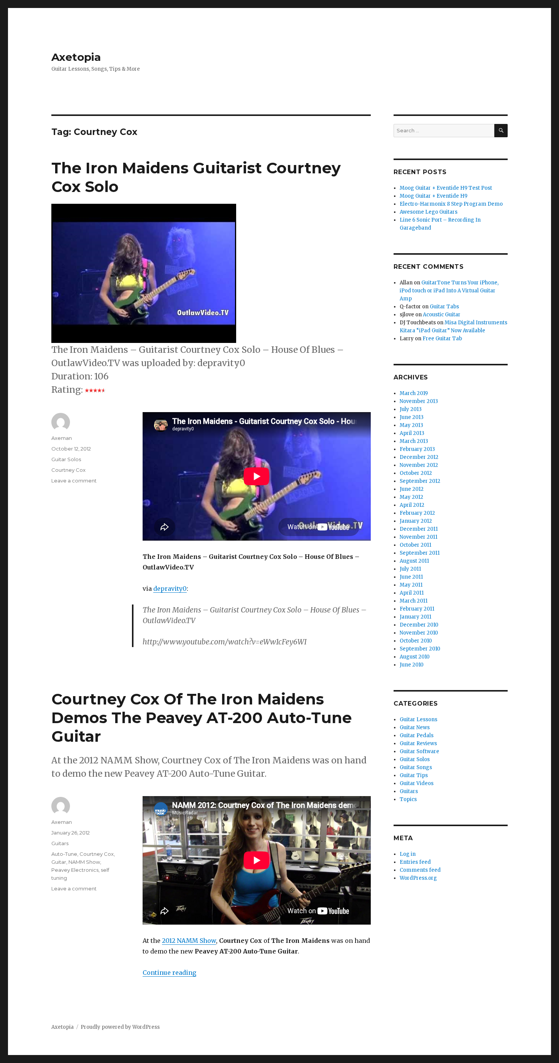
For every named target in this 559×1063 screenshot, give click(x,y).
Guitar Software (419, 751)
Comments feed (420, 870)
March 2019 (414, 393)
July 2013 (411, 409)
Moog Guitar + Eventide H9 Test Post (446, 188)
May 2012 (411, 497)
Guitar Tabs (444, 306)
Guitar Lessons (418, 719)
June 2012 (412, 489)
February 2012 (417, 513)
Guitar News (415, 727)
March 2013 (414, 441)
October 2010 (416, 641)
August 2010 (415, 657)
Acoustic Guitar (442, 314)
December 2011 (419, 529)
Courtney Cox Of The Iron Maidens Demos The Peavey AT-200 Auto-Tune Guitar (201, 718)
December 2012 (419, 457)
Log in (408, 854)
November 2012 (419, 465)
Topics (408, 799)
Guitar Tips (414, 775)
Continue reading (169, 972)
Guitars (59, 843)
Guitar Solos (66, 459)
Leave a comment (74, 481)
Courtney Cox (68, 470)
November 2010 (419, 633)
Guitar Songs (416, 767)
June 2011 (411, 577)
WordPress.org (418, 878)
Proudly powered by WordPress (120, 1027)
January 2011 (415, 617)
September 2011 (420, 553)
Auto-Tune (64, 854)
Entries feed (415, 862)
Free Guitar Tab (442, 338)
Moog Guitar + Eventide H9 (433, 196)
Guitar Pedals (417, 735)
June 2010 (412, 665)
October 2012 (416, 473)
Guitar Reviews (418, 743)
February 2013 (417, 449)
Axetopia (76, 57)
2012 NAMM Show (189, 940)
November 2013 (419, 401)
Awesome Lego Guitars (428, 212)
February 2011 (417, 609)
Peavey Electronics (74, 870)
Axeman (61, 438)
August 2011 (414, 561)
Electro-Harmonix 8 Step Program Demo (451, 204)
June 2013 (412, 417)
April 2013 (412, 433)
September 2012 (420, 481)
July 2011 (410, 569)
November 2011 (418, 537)
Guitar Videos (417, 783)
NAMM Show (84, 862)
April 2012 (412, 505)
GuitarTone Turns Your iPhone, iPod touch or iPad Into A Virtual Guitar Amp (449, 290)
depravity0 (170, 588)
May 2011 (411, 585)
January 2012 (416, 521)
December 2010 (419, 625)
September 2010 (420, 649)
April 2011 (412, 593)
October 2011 (415, 545)
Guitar (58, 862)
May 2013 (411, 425)
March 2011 (413, 601)
